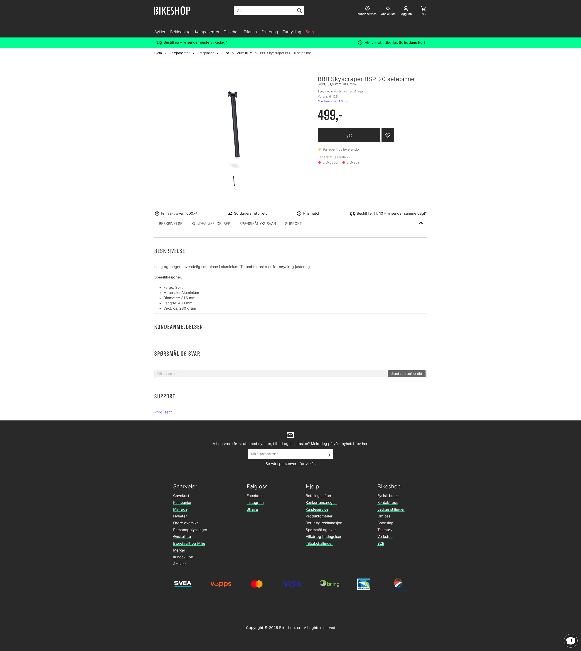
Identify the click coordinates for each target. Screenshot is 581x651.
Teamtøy (384, 529)
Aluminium (244, 53)
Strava (252, 509)
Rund (225, 53)
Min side (180, 509)
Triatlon (250, 32)
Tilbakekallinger (319, 543)
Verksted (385, 536)
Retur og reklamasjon (324, 523)
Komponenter (207, 32)
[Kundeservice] (368, 9)
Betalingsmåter (318, 495)
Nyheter (180, 516)
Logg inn (406, 14)
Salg (310, 32)
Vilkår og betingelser (323, 536)
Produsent (163, 412)
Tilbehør (231, 32)
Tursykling (292, 32)
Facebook (255, 495)
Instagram (255, 502)
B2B (380, 543)
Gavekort (181, 495)
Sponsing (385, 523)
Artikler (179, 564)
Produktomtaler (319, 516)
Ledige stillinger (391, 509)
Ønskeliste (182, 536)
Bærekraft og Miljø (189, 543)
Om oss (383, 516)
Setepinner (205, 53)
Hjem (158, 53)
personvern (288, 463)
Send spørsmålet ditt (406, 373)
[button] (170, 223)
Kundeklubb (183, 557)
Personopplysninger (190, 529)
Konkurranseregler (321, 502)
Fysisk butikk (388, 495)
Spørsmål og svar (321, 529)
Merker (179, 550)
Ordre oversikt (185, 523)
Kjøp (349, 135)
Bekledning (180, 32)
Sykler (160, 32)
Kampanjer (182, 502)
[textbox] (271, 373)
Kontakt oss (387, 502)
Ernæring (269, 32)
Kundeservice (317, 509)
